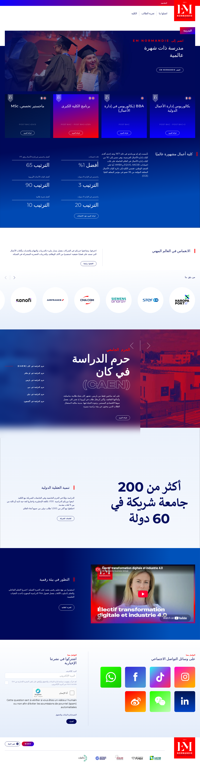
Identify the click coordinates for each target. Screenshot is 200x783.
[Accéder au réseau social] (184, 677)
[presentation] (12, 277)
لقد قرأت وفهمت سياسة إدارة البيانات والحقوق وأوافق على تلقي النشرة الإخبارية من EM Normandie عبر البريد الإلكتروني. (44, 682)
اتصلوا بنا (163, 13)
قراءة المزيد (123, 418)
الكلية (134, 13)
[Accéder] (21, 300)
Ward (28, 744)
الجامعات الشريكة (65, 518)
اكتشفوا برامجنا (88, 264)
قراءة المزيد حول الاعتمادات (86, 216)
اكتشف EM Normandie (169, 70)
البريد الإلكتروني (71, 671)
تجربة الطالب (147, 13)
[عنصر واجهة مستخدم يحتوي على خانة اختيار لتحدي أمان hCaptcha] (54, 692)
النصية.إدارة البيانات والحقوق (66, 715)
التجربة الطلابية (66, 607)
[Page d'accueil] (184, 10)
